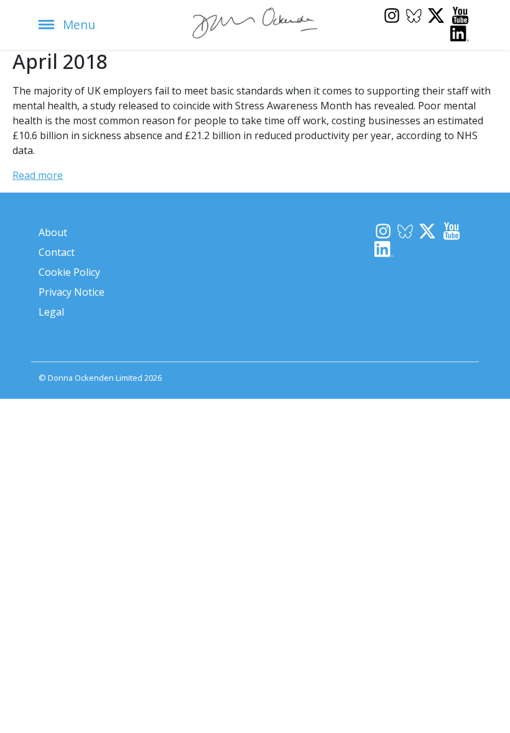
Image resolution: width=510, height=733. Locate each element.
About (53, 232)
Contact (57, 252)
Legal (51, 312)
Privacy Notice (71, 292)
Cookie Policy (69, 272)
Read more (37, 175)
